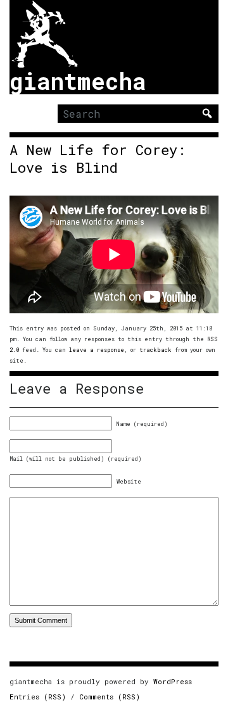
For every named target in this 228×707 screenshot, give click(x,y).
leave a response (96, 349)
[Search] (207, 113)
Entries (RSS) (38, 696)
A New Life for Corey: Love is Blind (98, 159)
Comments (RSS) (109, 696)
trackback (155, 349)
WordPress (172, 681)
